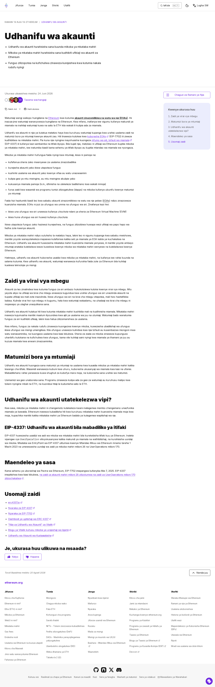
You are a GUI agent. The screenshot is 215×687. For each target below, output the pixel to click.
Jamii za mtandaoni (138, 603)
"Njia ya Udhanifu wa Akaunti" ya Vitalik (31, 524)
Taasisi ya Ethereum (139, 635)
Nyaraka (92, 609)
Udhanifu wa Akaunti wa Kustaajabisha (31, 535)
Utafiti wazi (176, 620)
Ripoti (174, 640)
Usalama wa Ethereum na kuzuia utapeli (24, 643)
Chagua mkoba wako (56, 603)
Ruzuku (91, 626)
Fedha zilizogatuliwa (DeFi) (59, 631)
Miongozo (51, 598)
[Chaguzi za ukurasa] (20, 109)
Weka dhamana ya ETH (57, 652)
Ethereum (53, 118)
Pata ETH (50, 609)
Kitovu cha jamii (136, 598)
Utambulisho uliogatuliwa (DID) (60, 646)
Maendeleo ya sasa (181, 136)
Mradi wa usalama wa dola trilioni (187, 646)
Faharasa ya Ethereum (15, 659)
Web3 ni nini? (11, 620)
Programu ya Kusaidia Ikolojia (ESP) (147, 646)
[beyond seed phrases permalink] (3, 281)
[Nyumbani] (6, 5)
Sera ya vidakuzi (147, 677)
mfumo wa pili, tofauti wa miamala (112, 140)
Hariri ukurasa (31, 109)
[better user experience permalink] (3, 357)
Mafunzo (92, 603)
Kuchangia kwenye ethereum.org (145, 615)
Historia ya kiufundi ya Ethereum (186, 615)
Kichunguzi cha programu (58, 615)
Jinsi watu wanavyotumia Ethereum (21, 654)
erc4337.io (15, 502)
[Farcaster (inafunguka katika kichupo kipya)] (103, 670)
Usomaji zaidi (178, 141)
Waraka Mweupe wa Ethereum (186, 598)
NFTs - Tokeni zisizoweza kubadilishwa (65, 626)
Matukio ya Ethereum (139, 609)
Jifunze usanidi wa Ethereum (101, 620)
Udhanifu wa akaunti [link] (54, 22)
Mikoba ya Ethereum (14, 615)
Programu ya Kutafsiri (139, 620)
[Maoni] (209, 681)
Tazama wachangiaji (35, 99)
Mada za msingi (95, 631)
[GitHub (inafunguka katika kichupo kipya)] (96, 670)
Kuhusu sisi (33, 677)
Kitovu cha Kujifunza (14, 598)
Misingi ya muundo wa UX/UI (101, 637)
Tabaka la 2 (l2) (53, 657)
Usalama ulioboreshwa (182, 609)
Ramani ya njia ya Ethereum (21, 22)
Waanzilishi (93, 652)
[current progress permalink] (3, 462)
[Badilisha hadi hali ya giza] (187, 5)
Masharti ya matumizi (127, 677)
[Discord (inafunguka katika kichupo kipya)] (119, 670)
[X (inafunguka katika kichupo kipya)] (111, 670)
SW (202, 5)
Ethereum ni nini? (13, 603)
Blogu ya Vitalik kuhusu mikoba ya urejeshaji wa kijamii (39, 529)
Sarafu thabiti (52, 620)
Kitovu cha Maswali (14, 648)
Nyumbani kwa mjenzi (98, 598)
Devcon (134, 652)
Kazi (95, 677)
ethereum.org (14, 582)
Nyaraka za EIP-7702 (21, 513)
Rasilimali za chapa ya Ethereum (56, 677)
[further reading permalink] (3, 494)
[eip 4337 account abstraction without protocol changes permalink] (3, 427)
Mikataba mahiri (12, 626)
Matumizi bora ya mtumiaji (185, 121)
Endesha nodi (11, 637)
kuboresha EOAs (98, 136)
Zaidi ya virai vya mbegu (184, 116)
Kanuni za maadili (82, 677)
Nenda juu (202, 572)
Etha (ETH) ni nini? (13, 609)
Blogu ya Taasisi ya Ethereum (144, 640)
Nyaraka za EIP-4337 (21, 508)
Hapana (34, 556)
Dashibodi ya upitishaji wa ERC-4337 (29, 519)
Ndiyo (15, 556)
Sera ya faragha (107, 677)
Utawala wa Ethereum (181, 635)
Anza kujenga (94, 615)
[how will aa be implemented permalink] (3, 399)
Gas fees (9, 631)
